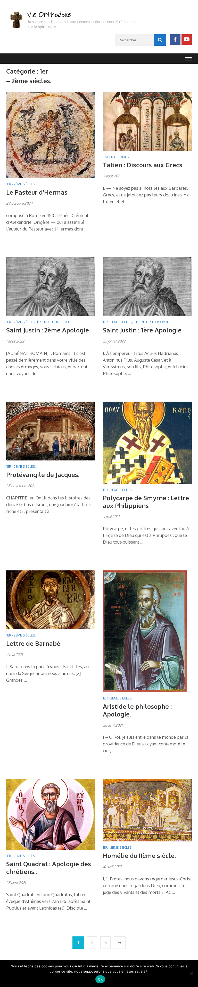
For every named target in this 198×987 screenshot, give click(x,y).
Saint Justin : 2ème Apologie (47, 330)
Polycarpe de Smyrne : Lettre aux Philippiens (146, 502)
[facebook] (175, 39)
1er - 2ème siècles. (21, 184)
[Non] (191, 973)
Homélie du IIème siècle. (139, 855)
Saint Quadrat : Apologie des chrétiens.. (48, 867)
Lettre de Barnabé (33, 643)
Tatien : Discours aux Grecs (142, 165)
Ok (100, 979)
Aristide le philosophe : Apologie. (137, 710)
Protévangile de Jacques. (42, 475)
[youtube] (187, 39)
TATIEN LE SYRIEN (116, 157)
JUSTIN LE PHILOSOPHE (54, 322)
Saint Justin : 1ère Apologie (142, 330)
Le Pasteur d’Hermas (37, 192)
